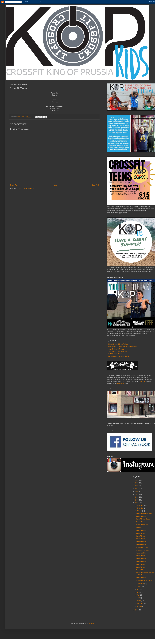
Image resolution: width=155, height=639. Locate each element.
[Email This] (36, 117)
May (138, 595)
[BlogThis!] (38, 117)
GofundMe (120, 383)
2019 (137, 483)
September (140, 584)
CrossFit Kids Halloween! (144, 513)
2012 (137, 503)
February (140, 603)
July (138, 589)
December (140, 505)
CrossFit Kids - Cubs (143, 519)
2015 (137, 494)
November (140, 508)
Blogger (91, 623)
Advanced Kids (141, 553)
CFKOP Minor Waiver (115, 354)
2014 (137, 497)
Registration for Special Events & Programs (122, 346)
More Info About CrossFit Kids (118, 344)
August (139, 586)
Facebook (142, 381)
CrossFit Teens (141, 516)
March (139, 601)
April (138, 598)
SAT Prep (139, 527)
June (138, 592)
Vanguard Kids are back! (144, 580)
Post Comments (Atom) (26, 188)
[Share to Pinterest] (45, 117)
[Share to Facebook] (43, 117)
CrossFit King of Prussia (116, 349)
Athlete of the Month (142, 550)
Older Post (95, 185)
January (139, 606)
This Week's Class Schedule (117, 351)
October (139, 511)
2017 (137, 489)
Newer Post (14, 185)
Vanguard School (142, 525)
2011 (137, 610)
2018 (137, 486)
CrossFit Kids (140, 522)
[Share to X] (41, 117)
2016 (137, 491)
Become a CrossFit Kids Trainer (118, 356)
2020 (137, 480)
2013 (137, 500)
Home (55, 185)
